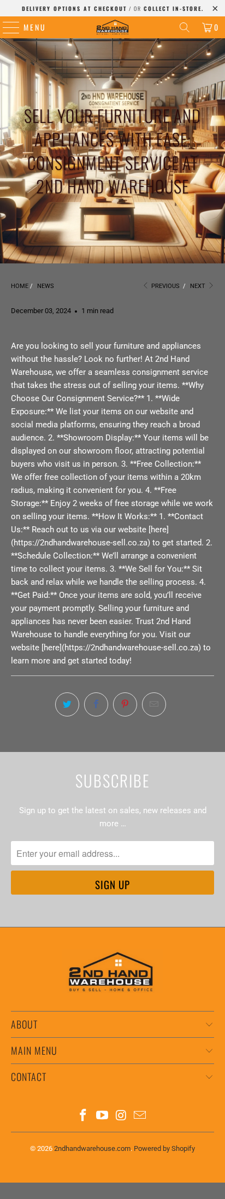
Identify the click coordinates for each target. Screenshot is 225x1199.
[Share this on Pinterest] (125, 704)
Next (198, 286)
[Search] (184, 27)
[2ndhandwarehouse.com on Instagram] (121, 1116)
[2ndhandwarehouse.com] (112, 27)
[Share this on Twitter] (67, 704)
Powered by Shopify (164, 1148)
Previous (165, 286)
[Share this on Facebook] (96, 704)
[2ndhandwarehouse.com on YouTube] (102, 1116)
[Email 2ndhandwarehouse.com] (140, 1116)
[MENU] (5, 27)
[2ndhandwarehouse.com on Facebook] (83, 1116)
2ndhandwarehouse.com (92, 1148)
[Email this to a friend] (154, 704)
